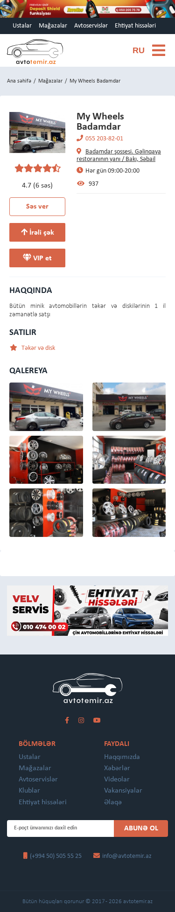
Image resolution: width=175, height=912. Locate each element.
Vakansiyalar (123, 790)
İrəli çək (41, 233)
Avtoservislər (91, 25)
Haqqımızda (122, 757)
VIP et (41, 258)
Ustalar (22, 25)
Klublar (29, 790)
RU (139, 51)
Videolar (117, 779)
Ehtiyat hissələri (135, 25)
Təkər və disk (37, 348)
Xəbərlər (117, 768)
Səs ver (37, 206)
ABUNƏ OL (141, 828)
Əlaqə (113, 802)
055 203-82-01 (104, 138)
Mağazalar (53, 25)
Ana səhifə (19, 81)
